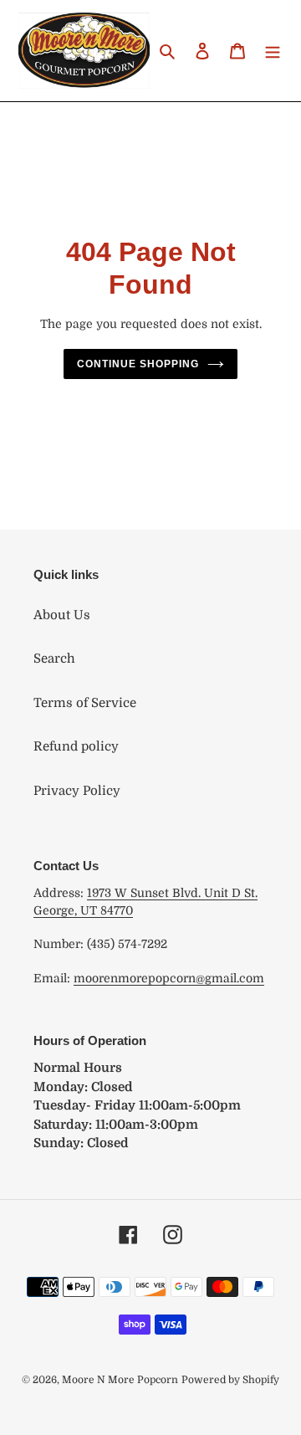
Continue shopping (138, 364)
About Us (61, 615)
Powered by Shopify (230, 1380)
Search (54, 658)
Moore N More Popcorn (120, 1380)
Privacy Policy (76, 790)
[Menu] (272, 51)
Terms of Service (84, 702)
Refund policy (76, 746)
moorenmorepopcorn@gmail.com (169, 978)
